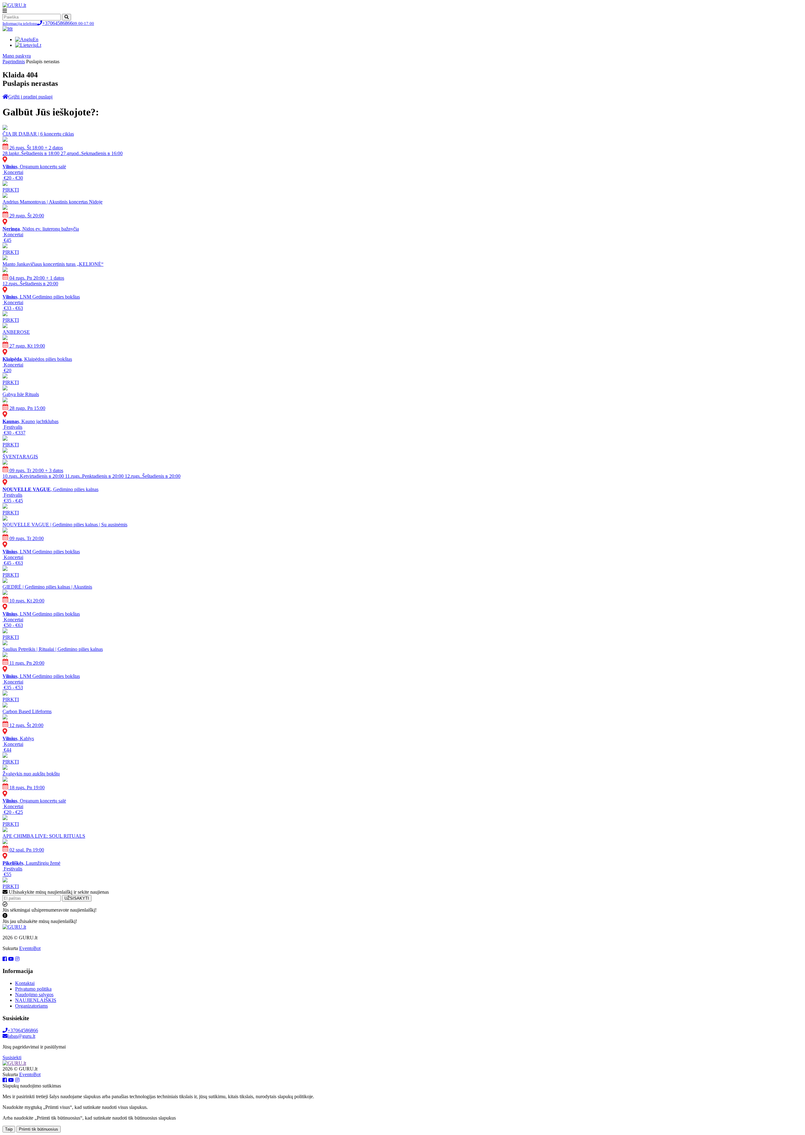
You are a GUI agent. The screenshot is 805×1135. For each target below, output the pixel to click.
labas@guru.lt (21, 1036)
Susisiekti (12, 1057)
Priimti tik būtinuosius (38, 1129)
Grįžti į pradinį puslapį (30, 96)
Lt (39, 45)
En (35, 39)
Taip (9, 1129)
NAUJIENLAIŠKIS (35, 1000)
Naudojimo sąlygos (34, 994)
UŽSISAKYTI (76, 898)
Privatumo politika (33, 989)
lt (11, 28)
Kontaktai (25, 983)
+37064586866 (48, 23)
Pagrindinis (14, 61)
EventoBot (30, 948)
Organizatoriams (31, 1006)
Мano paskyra (17, 56)
